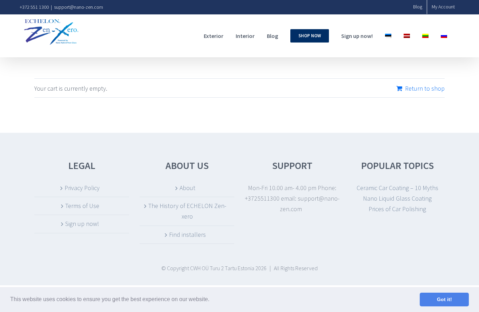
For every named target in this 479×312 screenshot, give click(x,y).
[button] (212, 300)
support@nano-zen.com (78, 7)
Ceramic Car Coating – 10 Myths (397, 188)
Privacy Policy (82, 188)
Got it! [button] (444, 299)
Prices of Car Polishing (397, 209)
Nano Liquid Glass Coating (397, 198)
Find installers (187, 234)
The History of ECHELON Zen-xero (187, 211)
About (187, 188)
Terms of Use (82, 206)
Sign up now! (82, 224)
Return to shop (425, 88)
